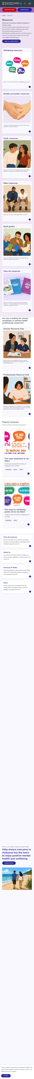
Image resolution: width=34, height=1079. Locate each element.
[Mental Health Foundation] (10, 3)
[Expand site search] (21, 4)
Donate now (25, 10)
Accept (5, 1076)
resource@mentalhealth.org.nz (10, 37)
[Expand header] (29, 3)
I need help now (9, 10)
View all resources (11, 41)
